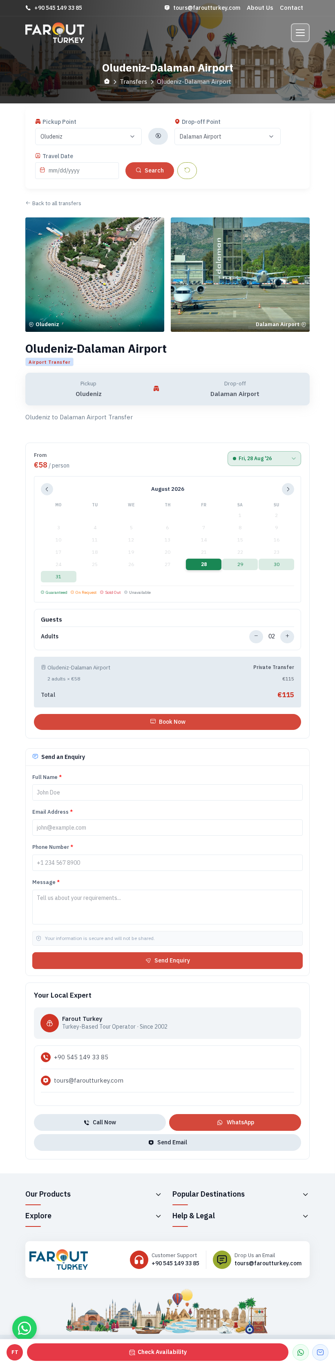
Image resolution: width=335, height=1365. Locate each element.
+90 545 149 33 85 (58, 7)
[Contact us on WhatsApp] (24, 1328)
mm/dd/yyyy (64, 170)
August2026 (167, 489)
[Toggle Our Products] (158, 1194)
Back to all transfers (56, 203)
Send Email (172, 1142)
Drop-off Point (201, 121)
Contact (291, 7)
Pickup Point (59, 121)
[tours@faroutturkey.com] (320, 1352)
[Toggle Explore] (158, 1215)
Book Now (172, 721)
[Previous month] (47, 489)
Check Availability (162, 1352)
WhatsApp (240, 1122)
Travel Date (57, 156)
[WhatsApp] (301, 1352)
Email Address (52, 811)
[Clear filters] (187, 170)
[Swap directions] (158, 136)
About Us (260, 7)
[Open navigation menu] (300, 32)
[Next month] (288, 489)
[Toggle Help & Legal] (305, 1215)
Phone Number (52, 847)
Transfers (133, 81)
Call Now (104, 1122)
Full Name (47, 777)
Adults (49, 636)
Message (46, 882)
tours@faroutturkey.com (206, 7)
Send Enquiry (172, 960)
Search (154, 170)
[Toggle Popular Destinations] (305, 1194)
